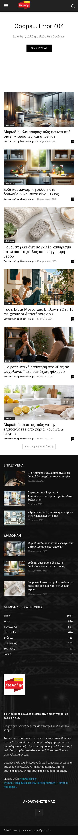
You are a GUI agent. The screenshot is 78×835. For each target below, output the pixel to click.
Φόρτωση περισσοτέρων (37, 446)
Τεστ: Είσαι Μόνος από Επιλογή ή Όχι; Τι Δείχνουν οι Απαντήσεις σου (38, 311)
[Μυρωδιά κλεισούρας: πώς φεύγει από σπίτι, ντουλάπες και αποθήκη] (39, 109)
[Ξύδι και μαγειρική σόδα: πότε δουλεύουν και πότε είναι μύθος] (39, 167)
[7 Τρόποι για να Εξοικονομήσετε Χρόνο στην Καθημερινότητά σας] (14, 518)
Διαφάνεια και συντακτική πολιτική (35, 782)
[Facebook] (38, 812)
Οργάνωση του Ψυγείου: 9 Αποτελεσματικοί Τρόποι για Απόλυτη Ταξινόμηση (50, 496)
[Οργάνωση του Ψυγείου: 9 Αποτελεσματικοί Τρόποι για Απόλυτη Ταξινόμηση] (14, 498)
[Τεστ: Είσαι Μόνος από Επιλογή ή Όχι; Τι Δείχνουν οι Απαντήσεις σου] (39, 287)
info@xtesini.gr (28, 778)
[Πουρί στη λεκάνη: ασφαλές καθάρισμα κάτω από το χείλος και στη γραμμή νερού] (39, 225)
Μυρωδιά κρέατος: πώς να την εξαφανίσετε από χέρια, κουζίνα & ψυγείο (33, 429)
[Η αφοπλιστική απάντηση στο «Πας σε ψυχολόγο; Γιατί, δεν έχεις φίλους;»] (39, 344)
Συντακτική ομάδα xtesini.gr (19, 141)
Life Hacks (9, 125)
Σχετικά (8, 782)
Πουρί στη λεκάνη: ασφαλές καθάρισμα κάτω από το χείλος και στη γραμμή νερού (37, 251)
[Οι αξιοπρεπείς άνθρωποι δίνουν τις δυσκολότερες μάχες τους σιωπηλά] (14, 478)
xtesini (8, 303)
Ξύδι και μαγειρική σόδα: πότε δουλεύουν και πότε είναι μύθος (31, 191)
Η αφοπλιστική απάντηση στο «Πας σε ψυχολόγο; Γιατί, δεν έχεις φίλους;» (36, 369)
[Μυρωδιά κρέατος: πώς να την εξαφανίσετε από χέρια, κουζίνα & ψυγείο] (39, 402)
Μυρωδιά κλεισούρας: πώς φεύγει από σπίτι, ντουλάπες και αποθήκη (37, 134)
